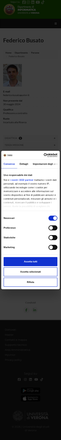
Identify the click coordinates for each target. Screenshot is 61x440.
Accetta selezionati (30, 271)
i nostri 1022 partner (22, 180)
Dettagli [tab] (24, 164)
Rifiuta (30, 282)
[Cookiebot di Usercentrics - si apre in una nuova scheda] (43, 155)
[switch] (52, 227)
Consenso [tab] (9, 164)
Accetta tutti (30, 261)
